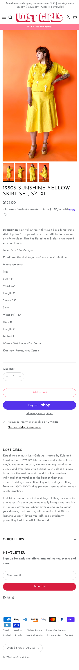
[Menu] (4, 17)
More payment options (39, 413)
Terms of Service (34, 635)
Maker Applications (56, 630)
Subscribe (39, 586)
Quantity (9, 369)
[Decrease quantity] (6, 377)
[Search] (12, 17)
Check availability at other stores (24, 427)
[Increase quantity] (21, 377)
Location (17, 630)
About (6, 630)
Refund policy (54, 635)
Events (18, 635)
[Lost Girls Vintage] (39, 17)
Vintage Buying (34, 630)
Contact (7, 635)
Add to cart (39, 392)
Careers (69, 635)
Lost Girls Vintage (20, 657)
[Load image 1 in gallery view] (39, 95)
